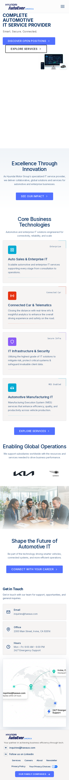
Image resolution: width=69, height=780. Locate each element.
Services (16, 760)
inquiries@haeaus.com (22, 748)
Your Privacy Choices (40, 766)
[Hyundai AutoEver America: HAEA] (19, 6)
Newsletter (51, 760)
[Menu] (63, 6)
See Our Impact (32, 196)
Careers (29, 760)
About (40, 760)
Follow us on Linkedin (21, 754)
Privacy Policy (18, 766)
